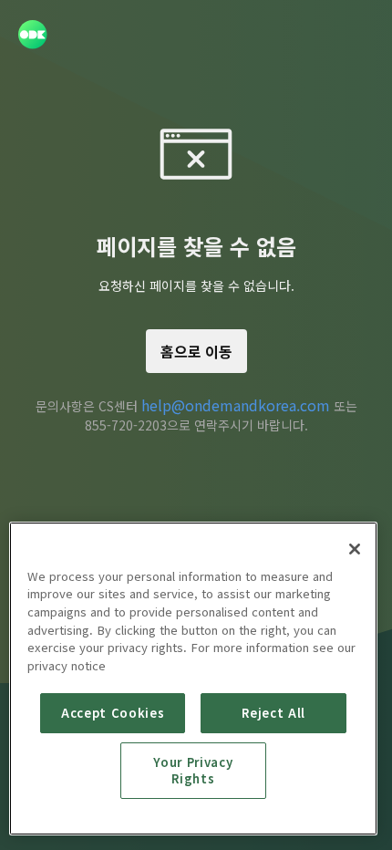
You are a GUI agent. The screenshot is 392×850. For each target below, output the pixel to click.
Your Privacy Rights (192, 770)
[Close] (355, 549)
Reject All (273, 712)
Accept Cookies (112, 712)
